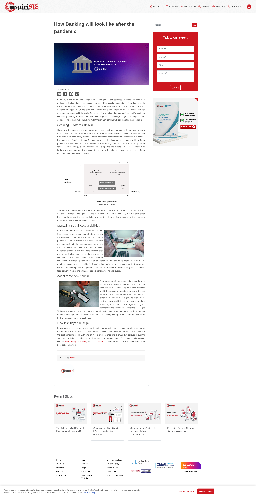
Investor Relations (114, 460)
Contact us (111, 471)
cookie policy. (90, 492)
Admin (73, 358)
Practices (60, 467)
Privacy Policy (113, 464)
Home (58, 460)
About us (60, 464)
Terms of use (112, 467)
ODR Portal (61, 475)
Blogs (83, 467)
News (83, 460)
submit (175, 87)
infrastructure (98, 341)
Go (194, 25)
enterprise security (79, 341)
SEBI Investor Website (87, 476)
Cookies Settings (186, 491)
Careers (84, 464)
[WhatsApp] (77, 94)
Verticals (59, 471)
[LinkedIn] (59, 94)
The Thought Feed (115, 475)
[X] (65, 94)
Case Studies (87, 471)
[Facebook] (71, 94)
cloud (67, 341)
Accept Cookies (206, 491)
